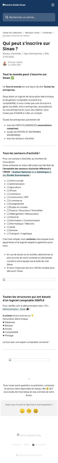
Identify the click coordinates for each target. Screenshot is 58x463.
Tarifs (26, 444)
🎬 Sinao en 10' (39, 444)
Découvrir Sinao (32, 32)
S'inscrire (16, 444)
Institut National (21, 171)
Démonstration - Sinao (14, 308)
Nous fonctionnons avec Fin (30, 455)
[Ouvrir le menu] (52, 4)
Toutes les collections (12, 32)
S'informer (47, 32)
